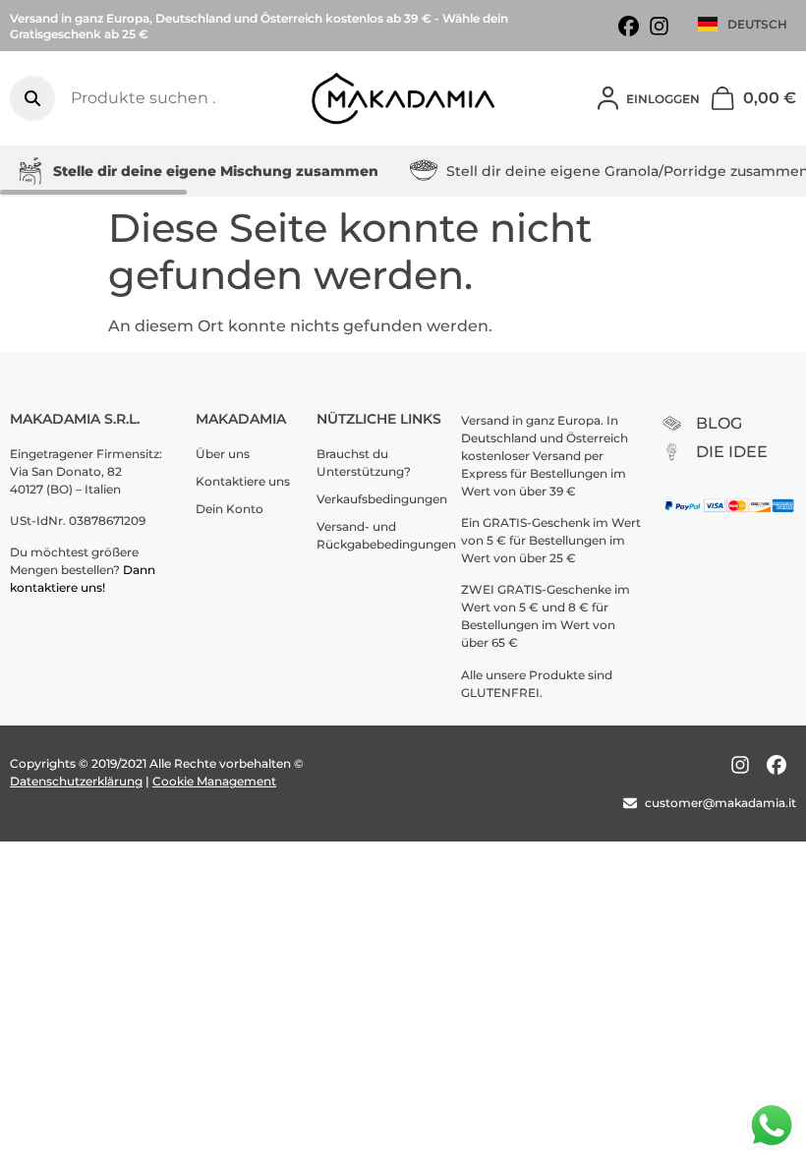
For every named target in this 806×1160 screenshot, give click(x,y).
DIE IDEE (732, 451)
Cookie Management (214, 781)
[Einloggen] (607, 98)
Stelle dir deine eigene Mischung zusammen (215, 171)
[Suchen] (32, 98)
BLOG (719, 423)
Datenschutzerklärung (76, 781)
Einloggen (663, 98)
